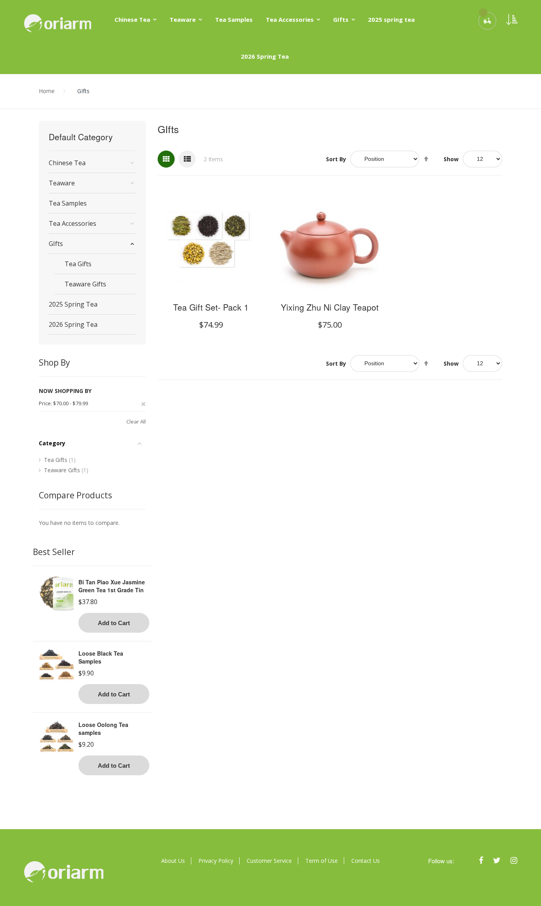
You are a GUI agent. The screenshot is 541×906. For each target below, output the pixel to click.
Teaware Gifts (66, 470)
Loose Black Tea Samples (100, 657)
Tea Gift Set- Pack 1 (211, 307)
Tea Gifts (60, 459)
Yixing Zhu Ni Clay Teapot (330, 307)
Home (47, 91)
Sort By (336, 159)
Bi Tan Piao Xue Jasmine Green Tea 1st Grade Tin (111, 586)
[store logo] (57, 23)
